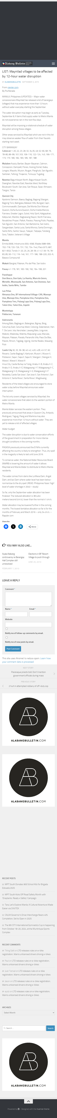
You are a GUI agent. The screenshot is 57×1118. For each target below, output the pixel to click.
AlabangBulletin (13, 82)
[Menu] (53, 63)
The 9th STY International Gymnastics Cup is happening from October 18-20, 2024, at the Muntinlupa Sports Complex (28, 929)
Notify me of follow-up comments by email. (24, 633)
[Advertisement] (28, 29)
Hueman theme (43, 1109)
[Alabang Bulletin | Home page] (22, 63)
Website (8, 619)
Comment (10, 589)
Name (8, 609)
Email (32, 609)
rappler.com (13, 87)
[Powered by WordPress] (19, 1109)
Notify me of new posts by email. (19, 642)
